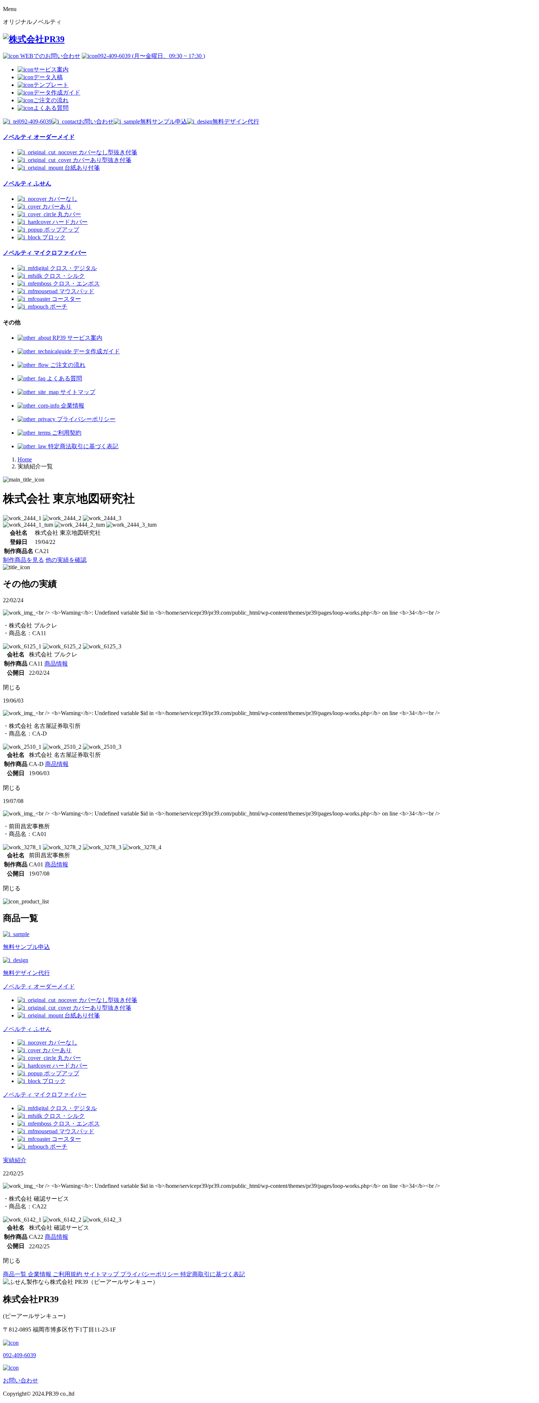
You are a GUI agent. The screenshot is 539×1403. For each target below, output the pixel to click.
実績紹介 (14, 1160)
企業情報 (71, 405)
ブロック (54, 237)
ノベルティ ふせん (27, 1029)
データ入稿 (48, 77)
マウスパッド (76, 291)
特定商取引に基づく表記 (212, 1274)
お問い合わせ (96, 121)
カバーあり (57, 206)
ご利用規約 (68, 1274)
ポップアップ (61, 230)
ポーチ (58, 306)
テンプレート (51, 85)
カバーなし (62, 199)
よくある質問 (51, 108)
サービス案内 (51, 69)
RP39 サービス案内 (76, 338)
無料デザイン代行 (235, 121)
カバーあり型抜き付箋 (102, 160)
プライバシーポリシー (85, 419)
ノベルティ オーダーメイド (39, 986)
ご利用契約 (66, 433)
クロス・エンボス (76, 283)
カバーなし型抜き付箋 (107, 152)
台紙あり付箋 (82, 168)
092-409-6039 (35, 121)
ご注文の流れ (51, 100)
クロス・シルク (64, 276)
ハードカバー (70, 222)
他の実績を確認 (66, 560)
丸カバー (69, 214)
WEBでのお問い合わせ (49, 56)
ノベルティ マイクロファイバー (45, 1094)
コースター (66, 299)
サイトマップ (77, 392)
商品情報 (56, 663)
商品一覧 (15, 1274)
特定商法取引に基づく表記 (82, 446)
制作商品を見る (23, 560)
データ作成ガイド (56, 92)
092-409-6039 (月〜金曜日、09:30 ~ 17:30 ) (151, 56)
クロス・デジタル (73, 268)
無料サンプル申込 (163, 121)
